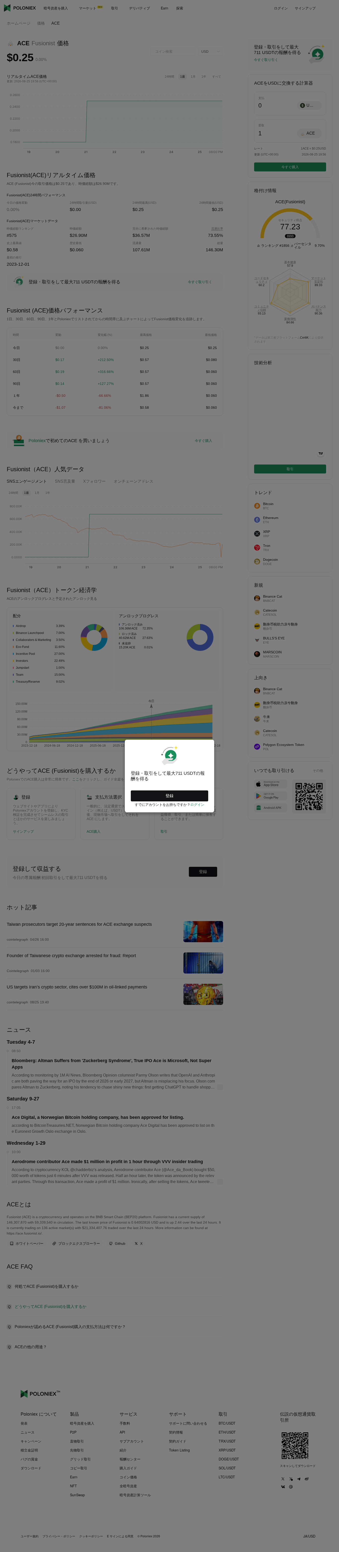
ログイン (197, 805)
